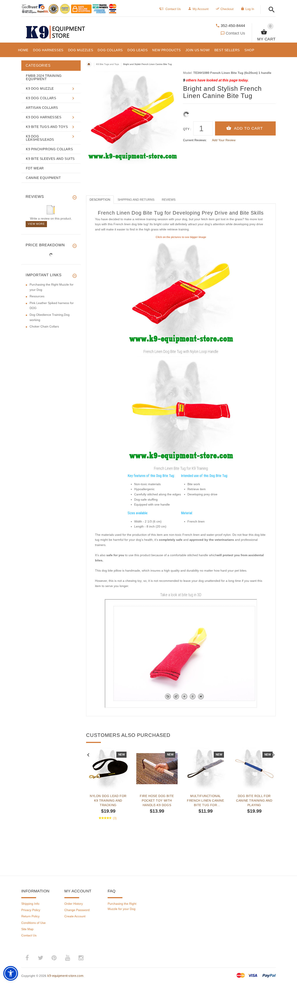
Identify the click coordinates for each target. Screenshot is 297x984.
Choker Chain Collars (44, 326)
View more (36, 223)
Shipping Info (30, 903)
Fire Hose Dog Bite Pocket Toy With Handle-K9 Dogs (157, 800)
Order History (73, 903)
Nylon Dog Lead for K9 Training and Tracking (108, 800)
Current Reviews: (195, 140)
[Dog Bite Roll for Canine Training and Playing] (254, 768)
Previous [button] (88, 754)
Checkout (227, 9)
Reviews (168, 199)
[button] (270, 10)
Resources (37, 296)
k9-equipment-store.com (65, 975)
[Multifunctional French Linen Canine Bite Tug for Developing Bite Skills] (206, 768)
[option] (108, 802)
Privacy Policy (30, 910)
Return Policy (30, 916)
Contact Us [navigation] (173, 9)
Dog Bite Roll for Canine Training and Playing (254, 800)
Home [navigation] (89, 64)
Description (100, 199)
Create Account (74, 916)
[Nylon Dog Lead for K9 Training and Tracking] (108, 768)
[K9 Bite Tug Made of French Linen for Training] (181, 410)
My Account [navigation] (201, 9)
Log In (249, 9)
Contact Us (235, 33)
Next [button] (273, 754)
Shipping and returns (136, 199)
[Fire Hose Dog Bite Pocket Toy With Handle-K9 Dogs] (157, 768)
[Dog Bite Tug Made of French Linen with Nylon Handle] (181, 293)
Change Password (77, 910)
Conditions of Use (33, 922)
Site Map (27, 929)
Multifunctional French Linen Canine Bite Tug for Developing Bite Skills (205, 800)
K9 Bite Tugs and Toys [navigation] (107, 64)
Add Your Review (223, 140)
